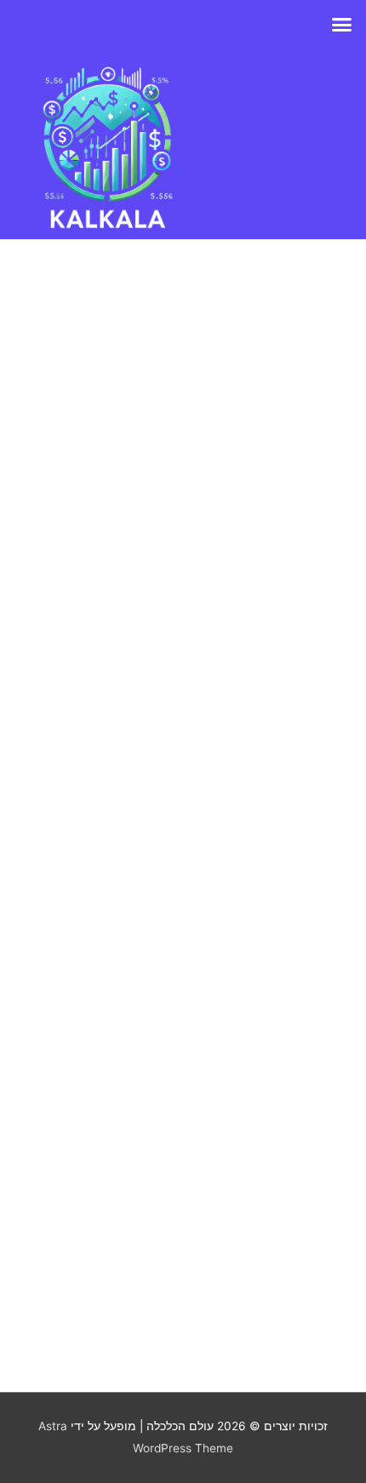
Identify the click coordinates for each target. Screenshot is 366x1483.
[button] (342, 25)
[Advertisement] (183, 788)
